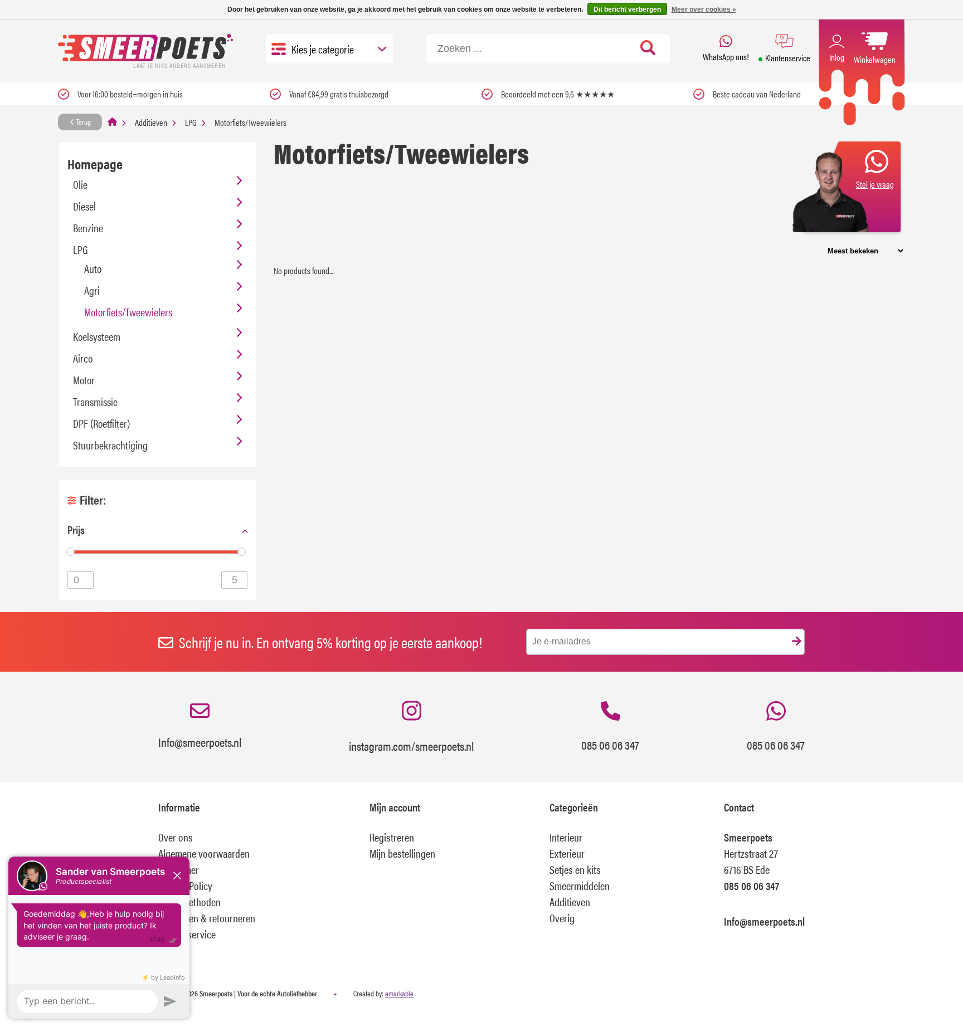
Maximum (234, 580)
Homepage (95, 163)
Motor (84, 379)
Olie (80, 184)
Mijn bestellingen (402, 853)
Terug (83, 121)
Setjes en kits (575, 869)
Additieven (151, 122)
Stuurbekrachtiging (110, 445)
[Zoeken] (648, 48)
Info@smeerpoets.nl (199, 741)
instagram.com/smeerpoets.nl (411, 745)
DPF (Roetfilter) (101, 423)
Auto (92, 268)
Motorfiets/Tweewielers (128, 312)
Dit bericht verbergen (627, 9)
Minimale (80, 580)
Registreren (391, 837)
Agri (92, 290)
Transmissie (95, 401)
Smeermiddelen (579, 885)
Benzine (88, 227)
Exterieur (567, 853)
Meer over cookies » (704, 9)
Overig (562, 917)
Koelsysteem (96, 336)
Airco (83, 358)
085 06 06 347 (610, 744)
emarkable (399, 993)
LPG (191, 122)
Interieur (565, 837)
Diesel (84, 206)
